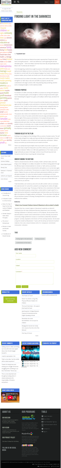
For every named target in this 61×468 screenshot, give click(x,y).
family (8, 47)
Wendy (10, 138)
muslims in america (4, 84)
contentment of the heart (23, 242)
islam (9, 61)
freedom (9, 50)
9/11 (1, 23)
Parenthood (7, 95)
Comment (19, 271)
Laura (9, 69)
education (3, 42)
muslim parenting (5, 80)
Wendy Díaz (4, 167)
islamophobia (5, 66)
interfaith (6, 62)
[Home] (6, 2)
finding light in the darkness (24, 239)
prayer (2, 112)
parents (9, 98)
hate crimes (7, 54)
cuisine (5, 35)
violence (2, 138)
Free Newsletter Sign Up (50, 422)
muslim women (4, 89)
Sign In (45, 431)
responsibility (3, 121)
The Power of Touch (27, 295)
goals (1, 52)
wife (1, 140)
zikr (6, 143)
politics (7, 110)
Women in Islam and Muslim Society (7, 228)
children (3, 30)
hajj (8, 52)
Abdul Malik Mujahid (6, 164)
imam (1, 61)
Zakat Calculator (47, 416)
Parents (19, 12)
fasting (2, 50)
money (10, 74)
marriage (3, 71)
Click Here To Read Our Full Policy (10, 441)
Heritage (8, 57)
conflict (1, 35)
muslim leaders (5, 78)
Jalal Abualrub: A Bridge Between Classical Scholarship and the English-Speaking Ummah (30, 313)
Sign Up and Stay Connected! (10, 300)
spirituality (7, 128)
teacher (2, 133)
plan (10, 105)
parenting (3, 97)
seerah (5, 124)
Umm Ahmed (4, 179)
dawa (2, 37)
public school (9, 114)
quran (2, 116)
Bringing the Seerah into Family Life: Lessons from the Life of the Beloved (30, 328)
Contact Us (46, 429)
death (5, 38)
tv (10, 135)
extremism (3, 47)
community (8, 32)
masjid (9, 71)
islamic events (3, 64)
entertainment (8, 45)
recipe (9, 119)
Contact (51, 2)
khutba (5, 69)
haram (2, 54)
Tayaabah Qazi (20, 54)
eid (8, 42)
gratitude (5, 52)
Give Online (46, 419)
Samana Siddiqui (5, 161)
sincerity (10, 123)
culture (8, 35)
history (4, 59)
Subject (18, 265)
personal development (4, 103)
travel (8, 135)
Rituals (7, 121)
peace (6, 100)
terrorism (3, 135)
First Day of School (27, 333)
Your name (19, 253)
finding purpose (39, 239)
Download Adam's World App (49, 425)
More (9, 145)
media (2, 73)
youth (2, 142)
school (2, 123)
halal (10, 52)
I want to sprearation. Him (8, 356)
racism (5, 116)
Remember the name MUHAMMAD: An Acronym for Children (30, 321)
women (5, 140)
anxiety (9, 26)
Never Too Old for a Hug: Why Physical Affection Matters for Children (30, 301)
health (2, 57)
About (46, 2)
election (2, 45)
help (5, 57)
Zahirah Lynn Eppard (6, 176)
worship (9, 140)
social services (3, 126)
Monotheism (3, 76)
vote (5, 138)
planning (2, 107)
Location (18, 259)
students (2, 131)
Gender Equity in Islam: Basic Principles (7, 216)
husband (9, 59)
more (10, 181)
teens (6, 132)
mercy (6, 73)
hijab (1, 59)
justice (2, 68)
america (6, 26)
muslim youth (4, 94)
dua (6, 40)
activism (5, 23)
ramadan (4, 118)
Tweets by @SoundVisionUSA (49, 295)
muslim (7, 76)
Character (3, 28)
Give (56, 2)
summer (6, 131)
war (7, 137)
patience (2, 100)
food (5, 49)
